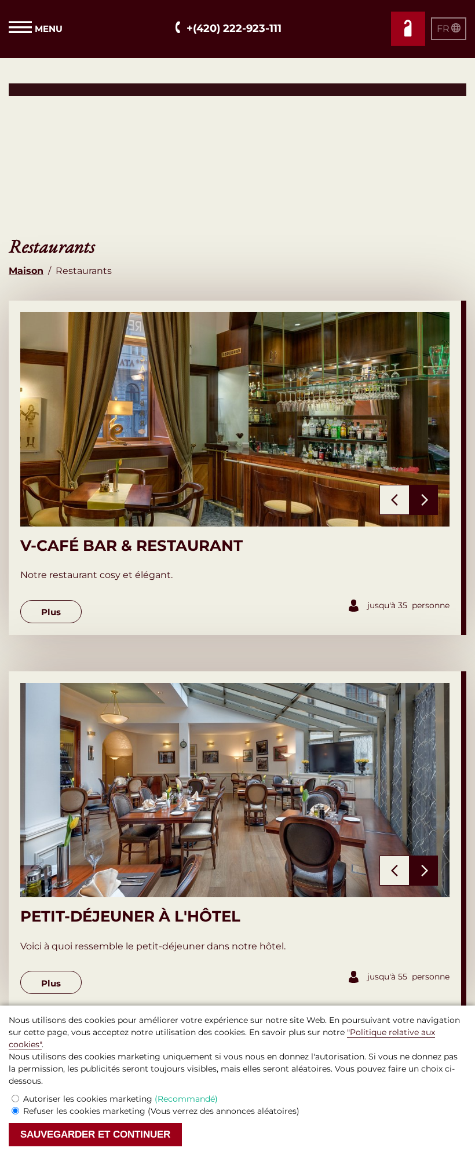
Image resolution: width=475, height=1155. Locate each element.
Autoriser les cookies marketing (120, 1099)
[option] (235, 419)
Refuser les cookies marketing (161, 1111)
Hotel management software (71, 89)
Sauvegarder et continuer (95, 1134)
